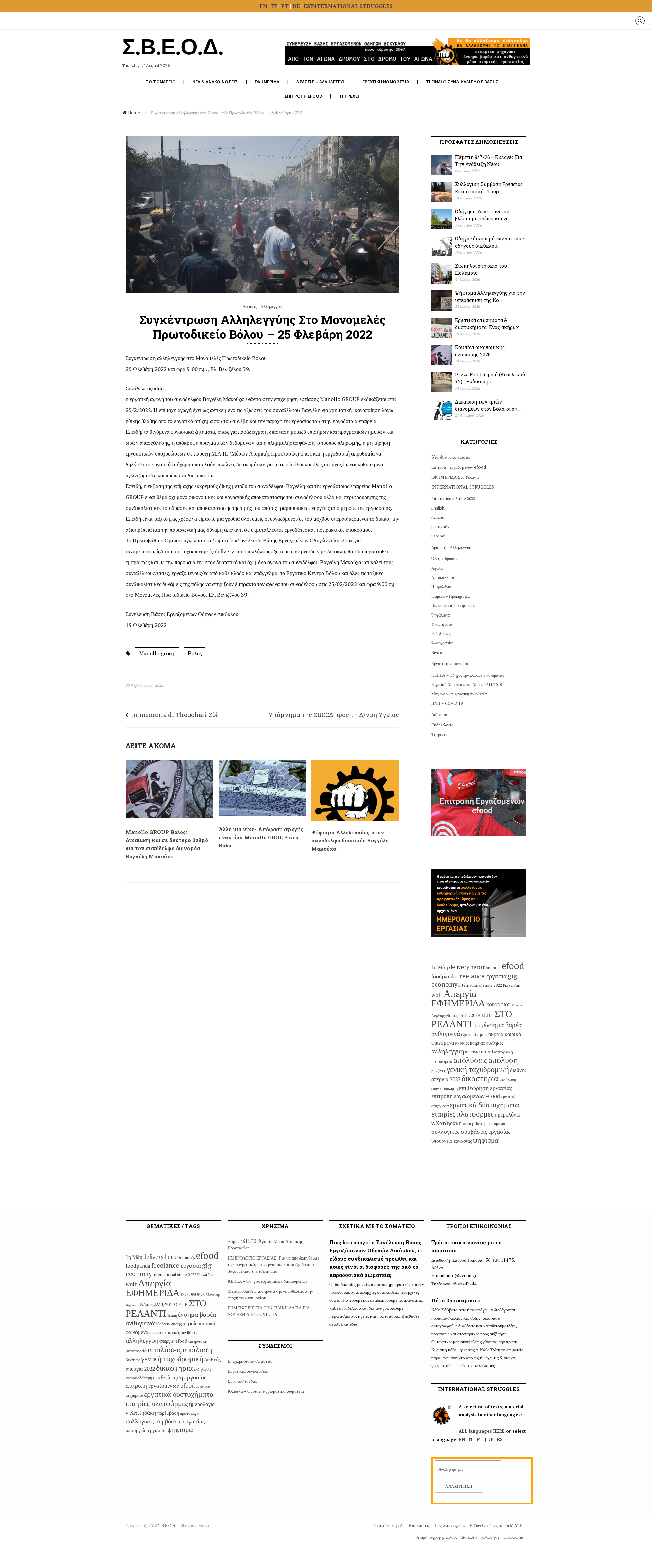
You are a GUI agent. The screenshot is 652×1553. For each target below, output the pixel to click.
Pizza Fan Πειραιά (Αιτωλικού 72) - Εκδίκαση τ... (490, 378)
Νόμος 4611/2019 (463, 1015)
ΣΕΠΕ (487, 1015)
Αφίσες (437, 568)
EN (263, 6)
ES (307, 6)
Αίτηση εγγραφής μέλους (436, 1537)
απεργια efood (479, 1051)
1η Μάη (439, 967)
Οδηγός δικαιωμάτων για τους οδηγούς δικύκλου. (489, 242)
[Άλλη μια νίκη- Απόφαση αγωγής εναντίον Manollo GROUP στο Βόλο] (262, 814)
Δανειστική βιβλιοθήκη (480, 1537)
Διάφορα (439, 714)
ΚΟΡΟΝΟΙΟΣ (498, 1004)
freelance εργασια (482, 975)
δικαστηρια (480, 1078)
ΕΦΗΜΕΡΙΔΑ (267, 81)
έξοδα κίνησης (474, 1034)
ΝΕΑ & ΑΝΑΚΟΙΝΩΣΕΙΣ (215, 81)
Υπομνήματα (441, 624)
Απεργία (460, 993)
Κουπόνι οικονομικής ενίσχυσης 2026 (480, 351)
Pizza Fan (511, 985)
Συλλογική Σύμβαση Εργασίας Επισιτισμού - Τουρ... (489, 188)
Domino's (492, 967)
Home (134, 113)
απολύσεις (470, 1059)
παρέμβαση (474, 1123)
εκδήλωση (508, 1079)
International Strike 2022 (453, 498)
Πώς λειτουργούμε (450, 1525)
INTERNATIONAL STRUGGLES (351, 6)
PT (285, 6)
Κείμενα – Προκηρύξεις (450, 596)
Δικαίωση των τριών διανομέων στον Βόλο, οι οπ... (488, 405)
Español (438, 535)
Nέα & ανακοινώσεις (450, 457)
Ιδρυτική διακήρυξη (388, 1525)
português (440, 526)
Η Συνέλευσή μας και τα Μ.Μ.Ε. (496, 1525)
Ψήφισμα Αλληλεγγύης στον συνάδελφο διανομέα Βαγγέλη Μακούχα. (350, 840)
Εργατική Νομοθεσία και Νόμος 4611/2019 (466, 684)
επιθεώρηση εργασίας (485, 1088)
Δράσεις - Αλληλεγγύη (262, 306)
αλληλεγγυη (447, 1050)
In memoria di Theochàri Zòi (174, 715)
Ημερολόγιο (441, 586)
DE (296, 6)
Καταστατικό (419, 1525)
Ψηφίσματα (440, 615)
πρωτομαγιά (495, 1123)
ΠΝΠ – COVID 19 (447, 703)
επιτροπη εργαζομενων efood (465, 1096)
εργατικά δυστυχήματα (484, 1104)
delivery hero (465, 967)
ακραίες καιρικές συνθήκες (479, 1043)
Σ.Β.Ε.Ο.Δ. (167, 1525)
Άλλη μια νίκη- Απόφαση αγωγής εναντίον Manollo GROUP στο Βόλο (261, 837)
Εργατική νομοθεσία (449, 663)
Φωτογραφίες (442, 642)
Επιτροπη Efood (303, 96)
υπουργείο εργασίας (451, 1140)
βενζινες (438, 1070)
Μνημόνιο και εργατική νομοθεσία (459, 693)
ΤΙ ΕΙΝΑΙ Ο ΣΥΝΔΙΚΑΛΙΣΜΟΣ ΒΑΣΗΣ (462, 81)
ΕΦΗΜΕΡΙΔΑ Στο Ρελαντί (455, 477)
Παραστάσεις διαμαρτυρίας (453, 605)
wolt (436, 995)
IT (274, 6)
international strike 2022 (480, 985)
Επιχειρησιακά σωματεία (250, 1361)
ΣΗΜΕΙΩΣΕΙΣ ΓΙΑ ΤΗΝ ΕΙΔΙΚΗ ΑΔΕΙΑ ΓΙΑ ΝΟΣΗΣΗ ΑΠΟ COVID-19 (269, 1311)
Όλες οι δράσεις (444, 558)
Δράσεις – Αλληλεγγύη (451, 547)
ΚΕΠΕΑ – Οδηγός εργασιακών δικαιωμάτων (467, 675)
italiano (437, 517)
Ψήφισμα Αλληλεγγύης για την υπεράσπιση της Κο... (490, 296)
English (438, 508)
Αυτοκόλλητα (442, 577)
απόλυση (503, 1059)
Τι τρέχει (439, 734)
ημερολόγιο (507, 1114)
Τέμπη (478, 1025)
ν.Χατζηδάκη (446, 1123)
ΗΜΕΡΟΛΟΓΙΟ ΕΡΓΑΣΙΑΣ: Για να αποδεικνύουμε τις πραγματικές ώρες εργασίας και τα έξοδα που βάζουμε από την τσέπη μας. (273, 1264)
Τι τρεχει (349, 96)
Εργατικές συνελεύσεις (248, 1371)
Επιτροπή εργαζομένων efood (458, 467)
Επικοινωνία (513, 1537)
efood (513, 965)
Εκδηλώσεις (441, 633)
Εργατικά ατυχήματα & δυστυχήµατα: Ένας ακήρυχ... (488, 324)
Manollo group (157, 653)
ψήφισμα (486, 1140)
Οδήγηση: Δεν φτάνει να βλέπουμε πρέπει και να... (483, 215)
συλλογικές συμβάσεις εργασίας (470, 1131)
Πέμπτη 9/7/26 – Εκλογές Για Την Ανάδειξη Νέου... (488, 160)
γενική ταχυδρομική (478, 1069)
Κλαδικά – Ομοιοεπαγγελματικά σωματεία (266, 1391)
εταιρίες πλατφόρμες (462, 1114)
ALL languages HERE (482, 1431)
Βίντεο (436, 652)
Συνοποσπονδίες (242, 1381)
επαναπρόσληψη (444, 1088)
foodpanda (443, 976)
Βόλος (195, 653)
